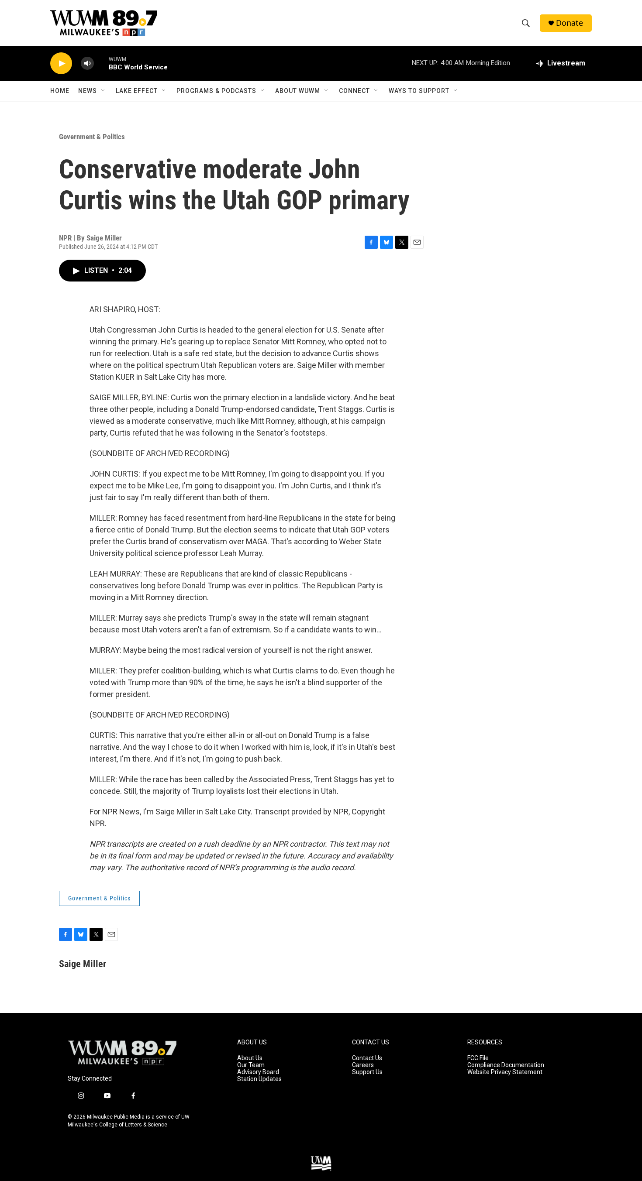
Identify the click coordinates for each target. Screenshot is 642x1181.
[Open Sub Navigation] (103, 90)
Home (59, 90)
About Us (249, 1058)
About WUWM (297, 90)
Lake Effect (137, 90)
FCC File (478, 1058)
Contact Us (367, 1058)
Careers (363, 1065)
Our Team (251, 1065)
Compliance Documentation (505, 1065)
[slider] (101, 63)
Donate (569, 22)
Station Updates (259, 1079)
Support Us (367, 1072)
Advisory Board (258, 1072)
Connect (354, 90)
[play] (61, 63)
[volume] (87, 63)
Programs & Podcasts (216, 90)
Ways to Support (419, 90)
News (87, 90)
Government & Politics (92, 136)
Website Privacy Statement (504, 1072)
